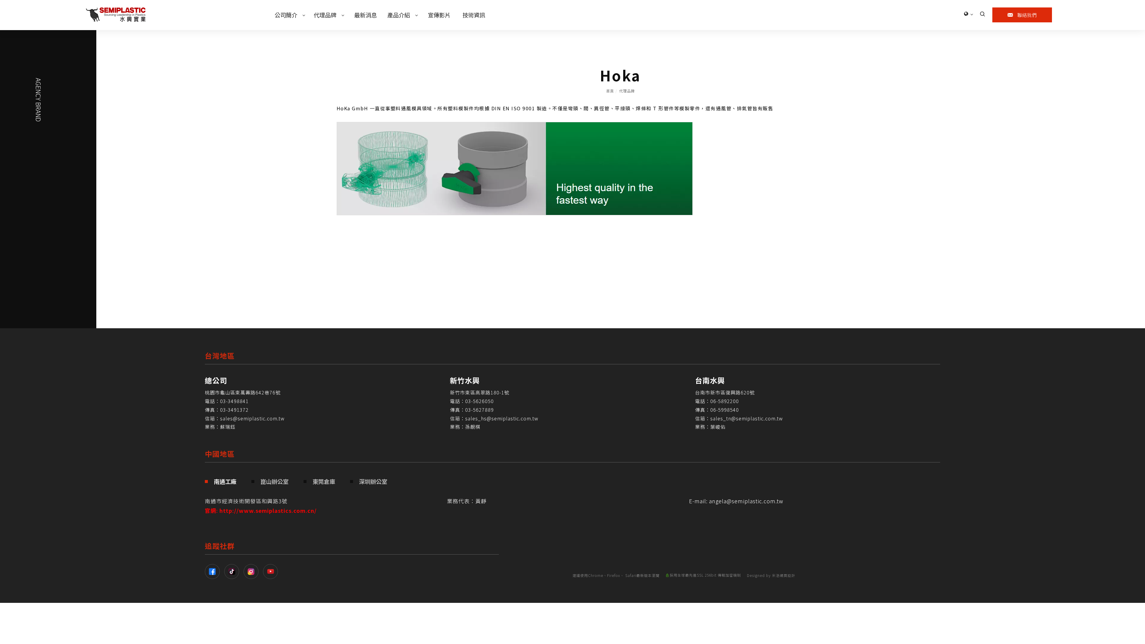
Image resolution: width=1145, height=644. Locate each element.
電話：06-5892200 (717, 401)
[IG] (253, 571)
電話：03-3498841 (227, 401)
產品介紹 (398, 15)
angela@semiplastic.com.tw (746, 501)
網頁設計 (787, 575)
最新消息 (365, 15)
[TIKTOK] (234, 571)
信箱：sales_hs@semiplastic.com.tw (494, 418)
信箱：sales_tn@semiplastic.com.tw (739, 418)
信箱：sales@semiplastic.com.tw (244, 418)
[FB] (214, 571)
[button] (982, 13)
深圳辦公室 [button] (373, 481)
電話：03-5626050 (472, 401)
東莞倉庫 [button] (323, 481)
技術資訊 (473, 15)
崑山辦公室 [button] (274, 481)
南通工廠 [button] (225, 481)
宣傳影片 (439, 15)
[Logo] (116, 13)
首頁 (610, 90)
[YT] (272, 571)
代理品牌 (325, 15)
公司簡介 (286, 15)
